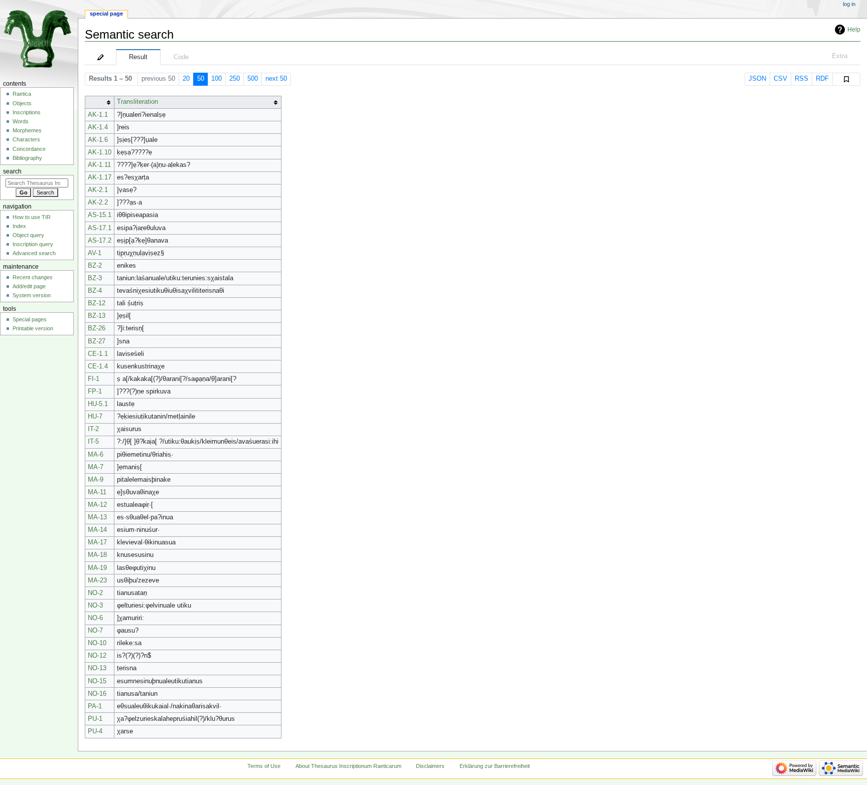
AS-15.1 (99, 215)
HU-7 (95, 416)
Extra (839, 56)
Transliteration (137, 101)
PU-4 (95, 731)
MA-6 (95, 454)
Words (21, 121)
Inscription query (33, 244)
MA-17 (97, 542)
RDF (822, 78)
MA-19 (97, 567)
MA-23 (97, 580)
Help (853, 29)
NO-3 (95, 605)
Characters (26, 139)
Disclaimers (430, 766)
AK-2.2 (98, 202)
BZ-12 (96, 303)
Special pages (30, 319)
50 (200, 78)
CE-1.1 (98, 353)
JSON (757, 78)
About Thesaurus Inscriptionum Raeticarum (348, 766)
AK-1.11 (99, 164)
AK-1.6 (98, 139)
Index (19, 226)
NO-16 (97, 693)
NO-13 (97, 668)
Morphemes (27, 130)
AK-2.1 (98, 189)
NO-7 (95, 630)
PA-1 (95, 706)
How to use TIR (32, 217)
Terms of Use (263, 766)
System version (32, 295)
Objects (22, 103)
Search (12, 171)
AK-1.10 (99, 152)
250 (234, 78)
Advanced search (34, 253)
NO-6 (95, 618)
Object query (28, 235)
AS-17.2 (99, 240)
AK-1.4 (98, 127)
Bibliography (27, 158)
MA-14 (97, 529)
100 (216, 78)
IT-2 (93, 429)
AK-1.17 (99, 177)
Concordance (29, 149)
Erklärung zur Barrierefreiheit (495, 766)
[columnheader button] (99, 102)
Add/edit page (29, 286)
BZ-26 (96, 328)
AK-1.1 (98, 114)
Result (138, 57)
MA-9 (95, 479)
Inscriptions (27, 112)
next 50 (276, 78)
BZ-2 (95, 265)
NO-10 (97, 643)
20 (186, 78)
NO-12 (97, 655)
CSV (780, 78)
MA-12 (97, 504)
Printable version (33, 328)
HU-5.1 (98, 404)
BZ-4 (95, 290)
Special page (106, 14)
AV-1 (94, 253)
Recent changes (33, 277)
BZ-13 (96, 315)
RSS (801, 78)
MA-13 (97, 517)
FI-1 (93, 378)
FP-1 (95, 391)
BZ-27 (96, 341)
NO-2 (95, 593)
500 (252, 78)
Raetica (22, 94)
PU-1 (95, 718)
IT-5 (93, 441)
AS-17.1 (99, 228)
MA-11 (97, 492)
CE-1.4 (98, 366)
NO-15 (97, 681)
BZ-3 (95, 278)
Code (181, 57)
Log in (849, 4)
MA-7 (95, 467)
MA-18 (97, 554)
